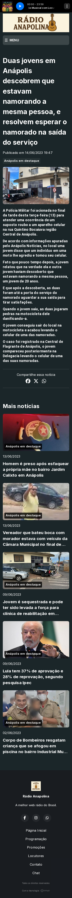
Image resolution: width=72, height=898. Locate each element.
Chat (36, 873)
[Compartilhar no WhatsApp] (44, 382)
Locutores (36, 856)
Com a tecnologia (30, 890)
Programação (36, 839)
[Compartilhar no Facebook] (28, 382)
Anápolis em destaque (21, 161)
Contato (36, 864)
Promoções (36, 847)
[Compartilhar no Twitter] (36, 382)
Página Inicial (36, 830)
